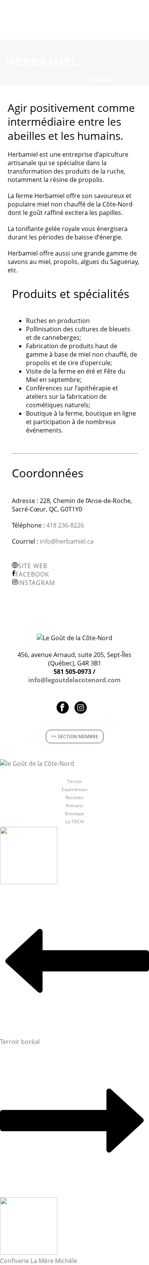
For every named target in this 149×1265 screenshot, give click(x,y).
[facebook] (63, 707)
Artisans (71, 80)
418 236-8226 (65, 525)
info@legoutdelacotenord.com (74, 680)
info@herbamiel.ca (67, 541)
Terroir (74, 781)
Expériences (74, 790)
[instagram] (80, 707)
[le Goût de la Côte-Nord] (37, 763)
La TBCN (74, 822)
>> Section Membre (74, 736)
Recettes (74, 798)
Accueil (45, 80)
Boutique (74, 814)
